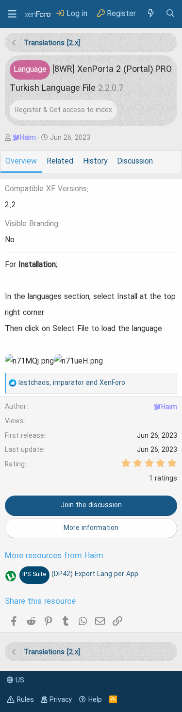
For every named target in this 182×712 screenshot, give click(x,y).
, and (71, 383)
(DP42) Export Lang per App (80, 574)
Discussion (135, 161)
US (19, 680)
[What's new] (150, 13)
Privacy (61, 700)
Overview (21, 161)
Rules (25, 700)
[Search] (170, 13)
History (95, 161)
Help (95, 700)
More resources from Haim (54, 556)
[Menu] (12, 14)
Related (60, 161)
